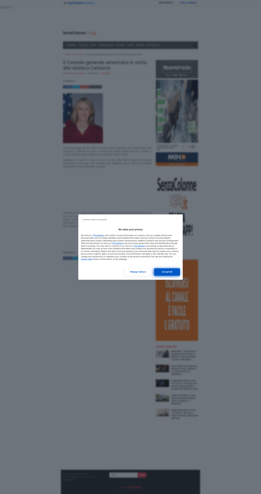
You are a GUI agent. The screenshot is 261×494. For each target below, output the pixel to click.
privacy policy (87, 259)
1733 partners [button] (98, 235)
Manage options (138, 272)
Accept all (167, 272)
